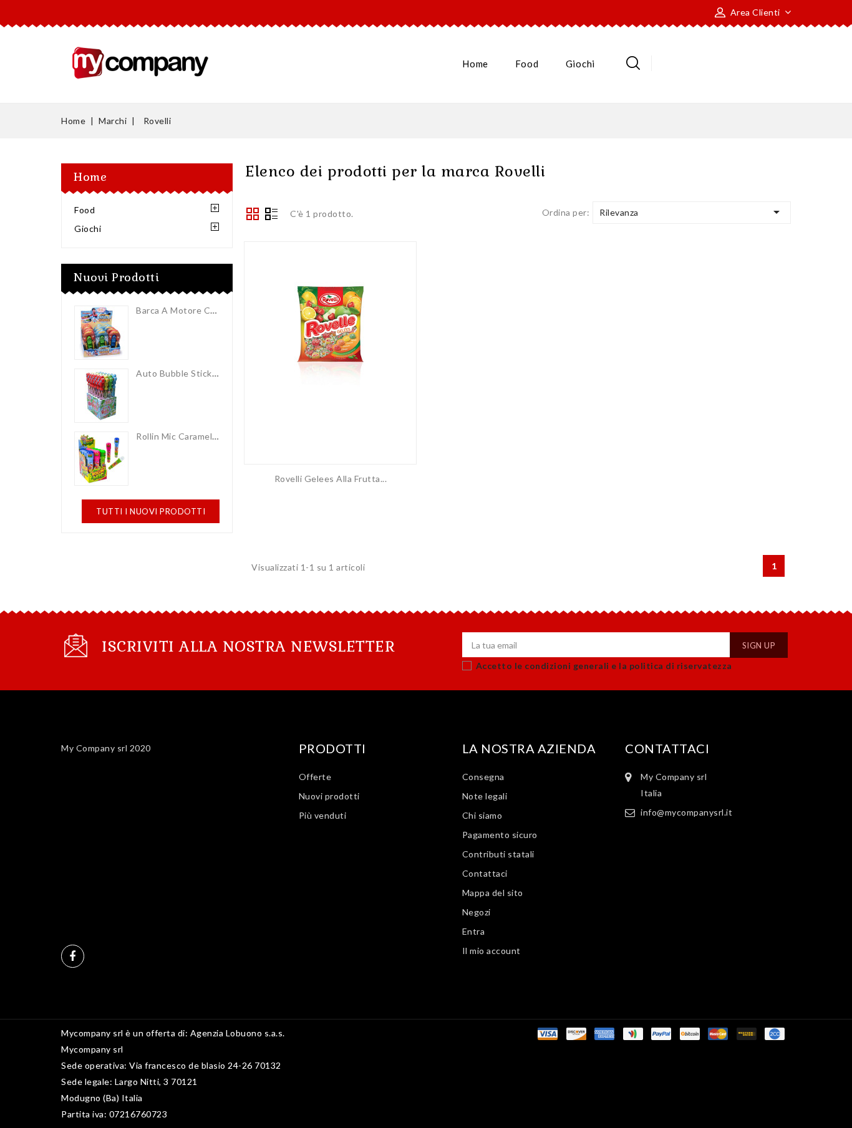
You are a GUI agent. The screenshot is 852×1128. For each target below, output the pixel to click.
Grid (252, 214)
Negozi (476, 912)
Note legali (485, 796)
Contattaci (485, 873)
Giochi (580, 63)
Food (526, 63)
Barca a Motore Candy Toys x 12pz (209, 310)
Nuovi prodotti (329, 796)
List (271, 215)
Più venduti (323, 815)
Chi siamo (482, 815)
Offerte (315, 776)
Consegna (483, 776)
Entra (473, 931)
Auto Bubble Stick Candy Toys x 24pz (215, 373)
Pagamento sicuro (500, 834)
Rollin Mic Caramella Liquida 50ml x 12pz (219, 436)
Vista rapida (330, 342)
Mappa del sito (492, 892)
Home (475, 63)
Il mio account (491, 950)
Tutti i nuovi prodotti (150, 511)
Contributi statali (498, 854)
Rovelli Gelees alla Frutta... (330, 478)
